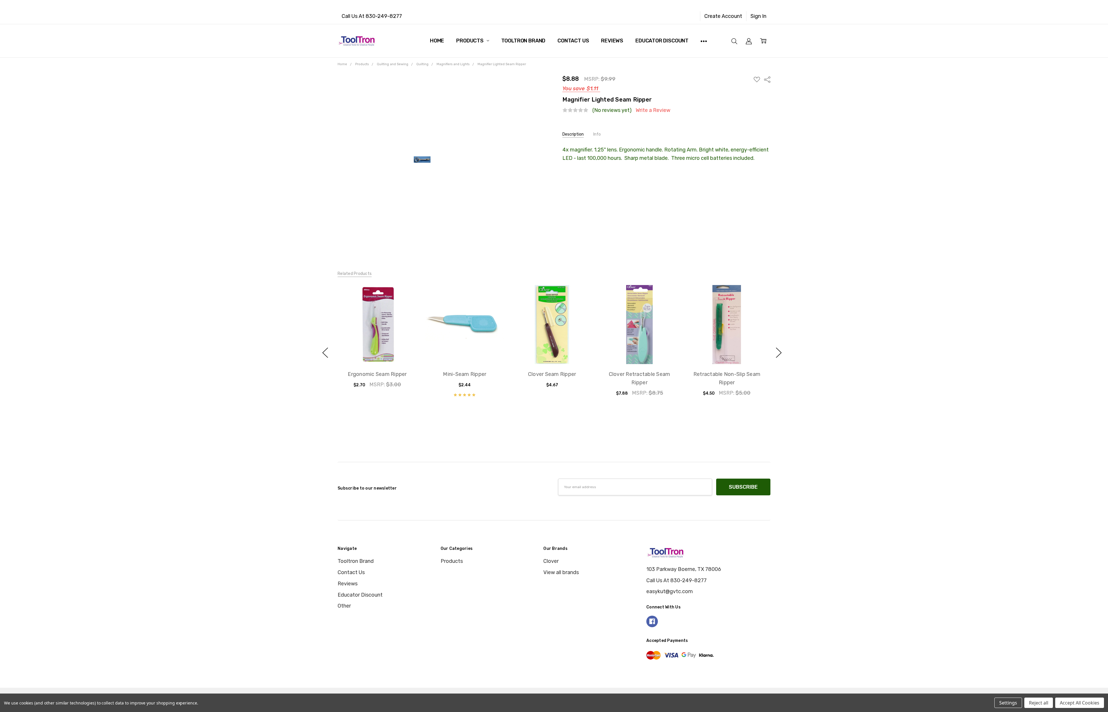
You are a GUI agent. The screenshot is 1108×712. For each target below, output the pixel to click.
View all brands (561, 572)
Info (597, 134)
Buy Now (377, 349)
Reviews (612, 41)
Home (437, 41)
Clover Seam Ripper (552, 374)
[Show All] (704, 40)
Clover (551, 561)
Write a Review (653, 110)
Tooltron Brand (523, 41)
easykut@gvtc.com (669, 591)
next (779, 352)
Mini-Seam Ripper (464, 374)
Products (470, 41)
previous (325, 352)
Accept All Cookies (1079, 703)
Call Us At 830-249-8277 (372, 16)
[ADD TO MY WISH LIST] (404, 307)
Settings (1008, 703)
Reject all (1038, 703)
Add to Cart (377, 333)
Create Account (723, 16)
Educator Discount (661, 41)
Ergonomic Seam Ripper (377, 374)
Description (573, 134)
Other (344, 606)
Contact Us (573, 41)
